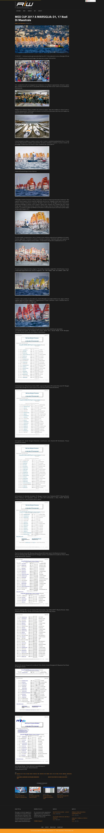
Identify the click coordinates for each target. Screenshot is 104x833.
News (24, 10)
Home (42, 827)
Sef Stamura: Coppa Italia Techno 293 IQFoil (34, 796)
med (38, 773)
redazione (42, 773)
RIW (35, 10)
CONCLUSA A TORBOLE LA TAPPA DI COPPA (79, 818)
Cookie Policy (60, 827)
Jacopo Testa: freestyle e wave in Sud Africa (57, 777)
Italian (88, 0)
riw (45, 773)
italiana (28, 773)
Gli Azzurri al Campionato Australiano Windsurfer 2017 (28, 777)
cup (22, 773)
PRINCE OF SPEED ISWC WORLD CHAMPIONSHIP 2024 (78, 812)
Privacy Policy (53, 827)
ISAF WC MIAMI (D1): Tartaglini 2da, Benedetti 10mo (48, 797)
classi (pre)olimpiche (22, 23)
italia (25, 773)
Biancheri (19, 773)
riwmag (48, 773)
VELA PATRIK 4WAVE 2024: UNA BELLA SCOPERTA (61, 817)
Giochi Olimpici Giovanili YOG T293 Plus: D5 (62, 796)
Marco (31, 773)
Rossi (51, 773)
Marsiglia (35, 773)
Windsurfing (69, 773)
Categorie (18, 10)
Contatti (40, 10)
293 (15, 773)
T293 (54, 773)
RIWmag (16, 23)
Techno (60, 773)
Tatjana (57, 773)
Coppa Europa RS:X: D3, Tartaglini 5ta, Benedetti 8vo (21, 796)
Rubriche (29, 10)
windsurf (64, 773)
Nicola (54, 819)
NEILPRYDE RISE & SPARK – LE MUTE (61, 812)
